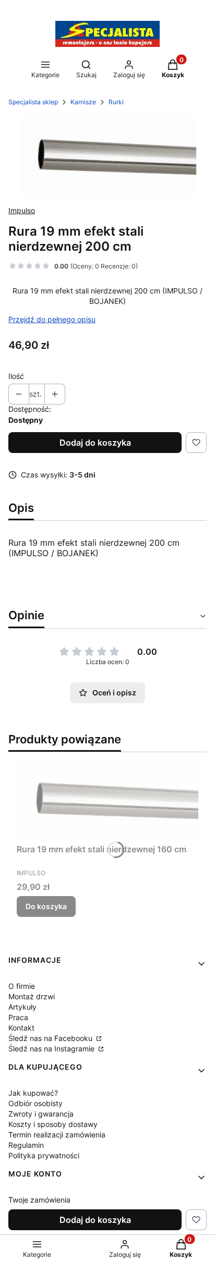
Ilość (16, 376)
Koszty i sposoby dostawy (53, 1124)
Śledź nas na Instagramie (52, 1048)
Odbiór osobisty (35, 1103)
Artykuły (22, 1006)
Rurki (116, 102)
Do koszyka (46, 906)
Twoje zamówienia (39, 1199)
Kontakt (21, 1027)
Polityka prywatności (43, 1155)
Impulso (21, 210)
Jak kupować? (33, 1092)
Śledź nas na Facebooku (51, 1038)
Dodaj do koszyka (95, 442)
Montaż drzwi (31, 996)
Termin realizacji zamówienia (56, 1134)
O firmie (21, 986)
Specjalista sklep (33, 102)
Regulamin (26, 1145)
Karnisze (83, 102)
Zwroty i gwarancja (41, 1113)
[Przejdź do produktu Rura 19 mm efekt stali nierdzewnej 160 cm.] (107, 800)
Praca (18, 1017)
